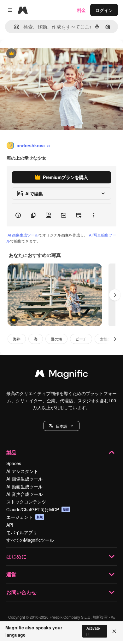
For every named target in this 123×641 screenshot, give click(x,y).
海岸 (16, 338)
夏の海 (56, 338)
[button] (61, 426)
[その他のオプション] (93, 215)
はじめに (16, 556)
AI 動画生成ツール (24, 486)
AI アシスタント (22, 471)
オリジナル (43, 54)
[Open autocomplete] (14, 26)
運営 (11, 574)
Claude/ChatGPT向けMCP (37, 509)
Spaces (13, 463)
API (9, 525)
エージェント (24, 517)
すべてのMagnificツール (30, 540)
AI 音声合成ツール (24, 494)
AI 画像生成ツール (23, 234)
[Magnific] (61, 375)
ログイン (104, 10)
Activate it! (93, 631)
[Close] (114, 631)
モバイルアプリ (21, 532)
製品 (11, 452)
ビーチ (81, 338)
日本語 (61, 426)
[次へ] (114, 294)
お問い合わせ (21, 592)
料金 (81, 10)
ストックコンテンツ (26, 501)
